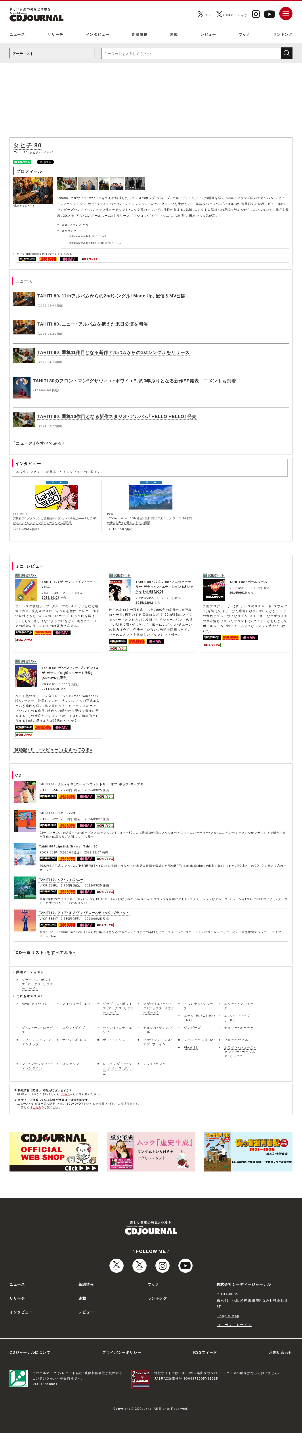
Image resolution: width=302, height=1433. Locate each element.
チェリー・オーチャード (239, 1029)
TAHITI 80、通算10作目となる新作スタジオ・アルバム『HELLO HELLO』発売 (117, 416)
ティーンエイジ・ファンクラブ (36, 1041)
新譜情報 (139, 34)
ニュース (17, 34)
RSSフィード (205, 1352)
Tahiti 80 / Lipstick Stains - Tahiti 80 (68, 846)
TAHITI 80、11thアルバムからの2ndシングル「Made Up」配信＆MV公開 (111, 295)
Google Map (228, 1315)
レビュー (208, 34)
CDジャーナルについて (30, 1352)
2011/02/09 (50, 688)
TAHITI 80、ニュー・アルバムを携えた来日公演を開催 (92, 323)
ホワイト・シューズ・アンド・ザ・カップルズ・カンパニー (240, 1051)
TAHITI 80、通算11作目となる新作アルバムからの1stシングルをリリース (113, 352)
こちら (65, 1094)
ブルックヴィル (236, 1039)
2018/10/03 (50, 597)
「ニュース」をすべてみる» (39, 443)
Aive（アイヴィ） (34, 1003)
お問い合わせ (280, 1352)
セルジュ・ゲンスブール (158, 1029)
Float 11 (191, 1047)
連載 (174, 34)
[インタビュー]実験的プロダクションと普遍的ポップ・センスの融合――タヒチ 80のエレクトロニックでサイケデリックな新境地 (55, 518)
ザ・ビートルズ (114, 1039)
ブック (244, 34)
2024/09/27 (93, 819)
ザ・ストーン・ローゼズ (37, 1029)
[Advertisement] (151, 103)
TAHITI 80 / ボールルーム (248, 581)
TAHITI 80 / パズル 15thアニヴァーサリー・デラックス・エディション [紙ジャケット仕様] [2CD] (164, 586)
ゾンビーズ (192, 1027)
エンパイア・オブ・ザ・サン (238, 1017)
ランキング (282, 34)
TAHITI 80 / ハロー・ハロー (58, 813)
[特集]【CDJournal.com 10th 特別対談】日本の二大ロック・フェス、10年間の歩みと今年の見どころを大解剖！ (149, 518)
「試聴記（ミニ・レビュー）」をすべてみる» (52, 749)
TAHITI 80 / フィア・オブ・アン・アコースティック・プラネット (84, 912)
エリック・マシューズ (239, 1005)
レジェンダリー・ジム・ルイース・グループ (118, 1067)
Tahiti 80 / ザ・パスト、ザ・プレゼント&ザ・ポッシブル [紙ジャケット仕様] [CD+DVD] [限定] (70, 672)
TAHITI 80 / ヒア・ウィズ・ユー (61, 879)
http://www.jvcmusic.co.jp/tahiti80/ (95, 243)
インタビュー (97, 34)
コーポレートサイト (234, 1324)
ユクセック (71, 1063)
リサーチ (55, 34)
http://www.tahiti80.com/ (87, 236)
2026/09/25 (93, 790)
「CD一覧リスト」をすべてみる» (44, 952)
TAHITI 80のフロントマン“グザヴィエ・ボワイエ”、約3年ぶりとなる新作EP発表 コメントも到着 (134, 380)
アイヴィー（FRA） (76, 1003)
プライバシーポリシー (121, 1352)
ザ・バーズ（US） (74, 1039)
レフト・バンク (154, 1063)
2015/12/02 (144, 602)
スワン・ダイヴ (73, 1027)
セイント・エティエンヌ (117, 1029)
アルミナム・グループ (198, 1005)
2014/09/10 (238, 592)
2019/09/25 (93, 918)
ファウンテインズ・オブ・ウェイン (158, 1041)
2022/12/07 (92, 852)
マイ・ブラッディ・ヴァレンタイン (37, 1065)
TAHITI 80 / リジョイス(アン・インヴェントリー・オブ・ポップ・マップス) (92, 784)
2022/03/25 (93, 885)
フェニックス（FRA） (200, 1039)
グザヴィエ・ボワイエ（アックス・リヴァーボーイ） (37, 983)
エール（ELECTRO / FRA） (199, 1017)
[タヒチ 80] (67, 179)
